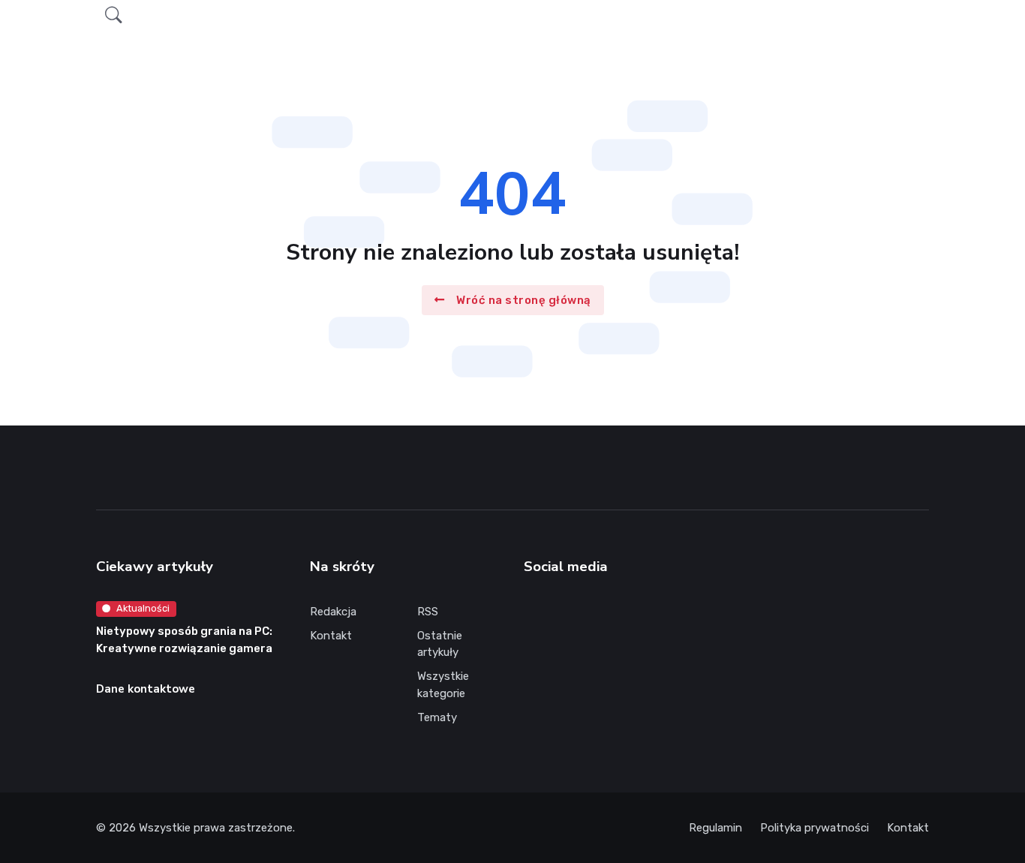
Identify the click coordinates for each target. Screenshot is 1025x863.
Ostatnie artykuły (439, 644)
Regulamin (715, 827)
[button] (113, 16)
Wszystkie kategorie (443, 684)
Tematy (437, 717)
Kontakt (331, 635)
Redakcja (333, 611)
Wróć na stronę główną (523, 299)
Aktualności (143, 608)
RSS (427, 611)
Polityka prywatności (814, 827)
